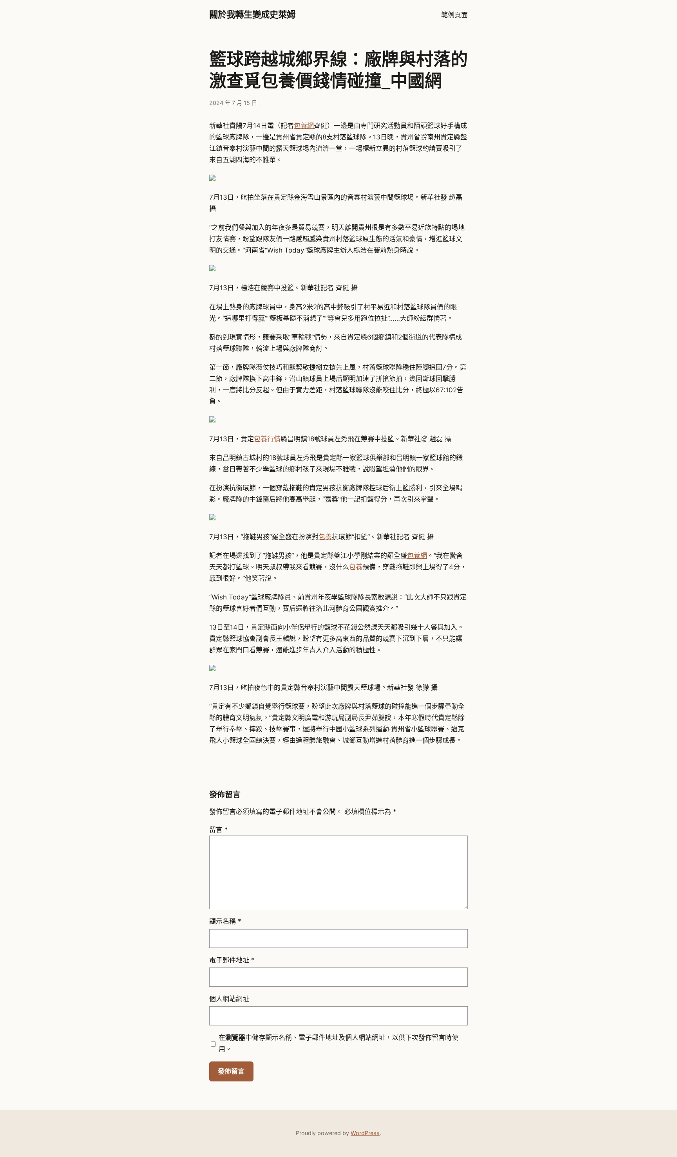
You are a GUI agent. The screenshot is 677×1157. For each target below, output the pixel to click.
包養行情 (267, 439)
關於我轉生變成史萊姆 (252, 15)
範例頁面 (454, 15)
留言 (218, 830)
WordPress (365, 1133)
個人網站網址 (229, 999)
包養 (325, 537)
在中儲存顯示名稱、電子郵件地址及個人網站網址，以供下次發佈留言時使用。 (338, 1043)
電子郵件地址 (232, 960)
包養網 (304, 126)
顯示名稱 (225, 921)
